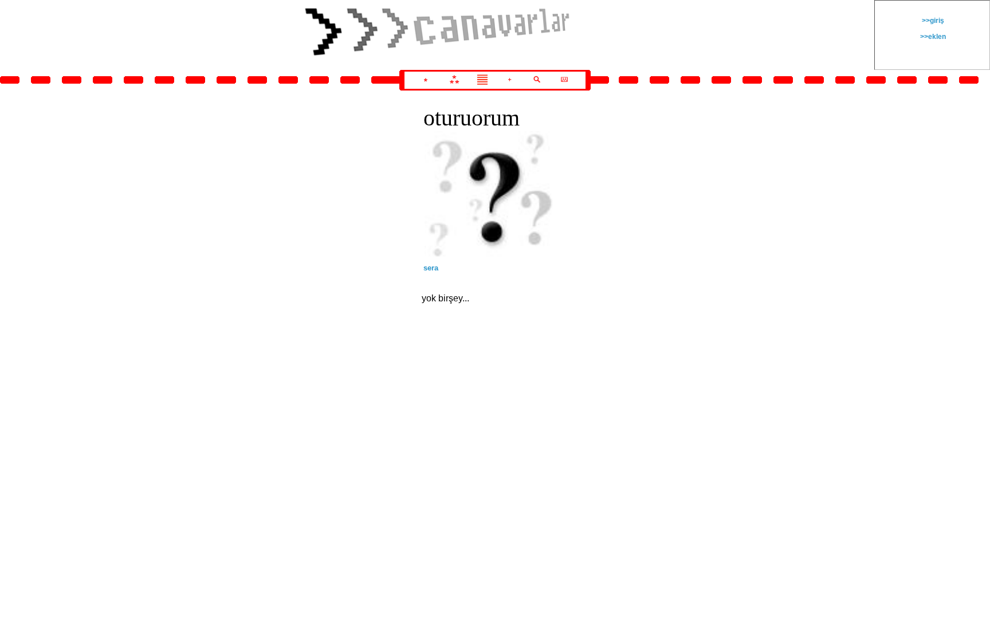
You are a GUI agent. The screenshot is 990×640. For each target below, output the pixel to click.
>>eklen (932, 37)
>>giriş (932, 21)
